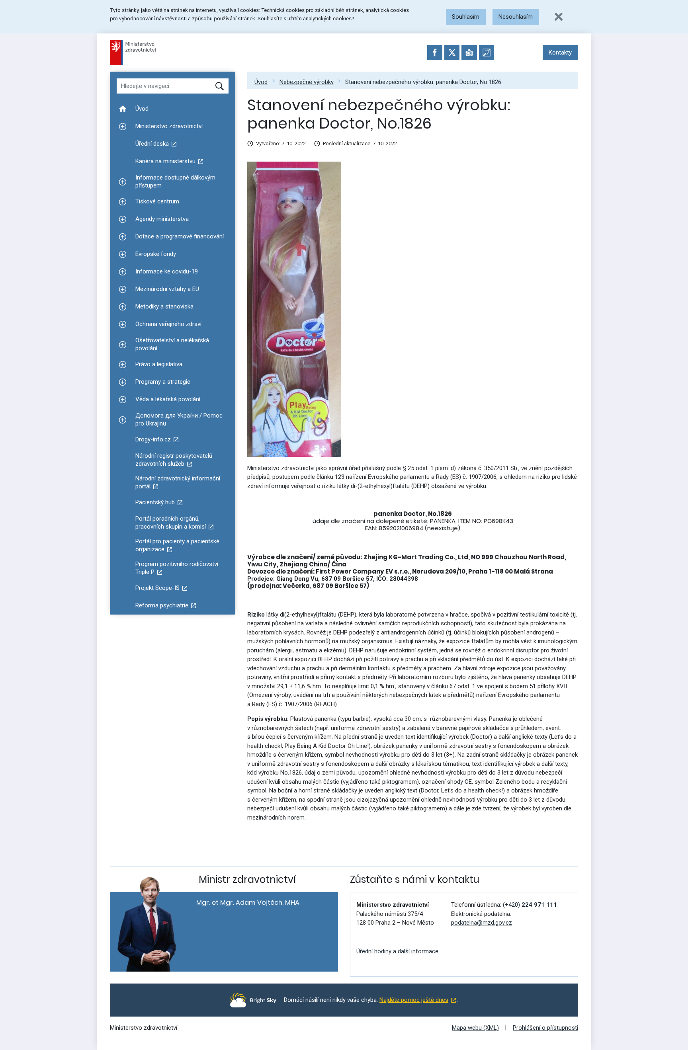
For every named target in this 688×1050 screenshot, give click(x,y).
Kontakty (560, 52)
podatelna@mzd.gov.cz (481, 922)
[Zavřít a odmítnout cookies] (558, 16)
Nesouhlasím (515, 16)
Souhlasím (465, 16)
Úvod (261, 81)
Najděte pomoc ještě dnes (413, 999)
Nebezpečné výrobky (307, 81)
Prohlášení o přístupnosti (545, 1027)
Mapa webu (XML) (475, 1027)
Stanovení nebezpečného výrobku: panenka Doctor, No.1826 (423, 81)
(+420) (530, 904)
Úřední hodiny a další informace (397, 951)
